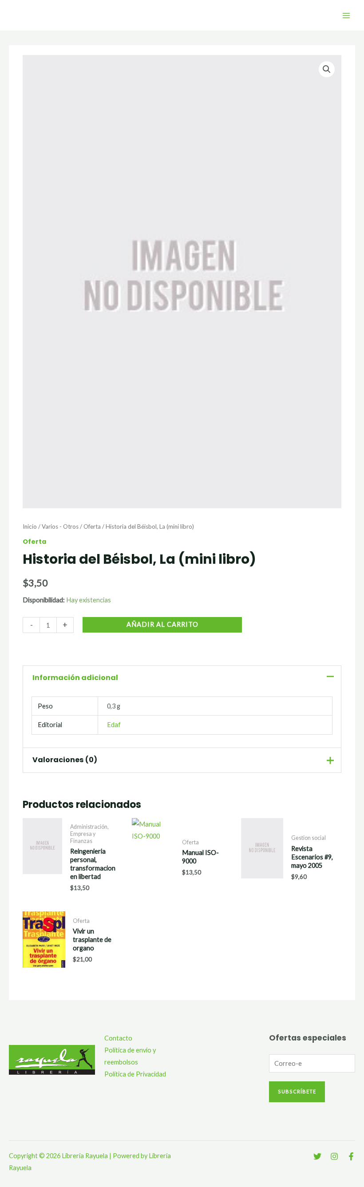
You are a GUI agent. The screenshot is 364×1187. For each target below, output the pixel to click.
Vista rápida (42, 888)
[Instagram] (334, 1156)
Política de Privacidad (135, 1074)
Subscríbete (297, 1091)
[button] (327, 69)
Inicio (30, 526)
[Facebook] (351, 1156)
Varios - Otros (60, 526)
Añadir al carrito (162, 624)
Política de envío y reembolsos (130, 1056)
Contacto (118, 1038)
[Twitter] (317, 1156)
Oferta (92, 526)
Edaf (114, 724)
